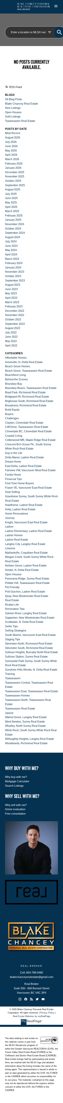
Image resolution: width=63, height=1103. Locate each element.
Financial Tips (13, 479)
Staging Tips (12, 639)
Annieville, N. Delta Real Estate (24, 362)
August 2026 (12, 137)
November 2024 (14, 224)
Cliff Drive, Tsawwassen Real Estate (26, 426)
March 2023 (12, 302)
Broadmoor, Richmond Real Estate (25, 405)
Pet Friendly (12, 587)
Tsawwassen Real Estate (20, 120)
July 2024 (11, 241)
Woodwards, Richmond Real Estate (26, 743)
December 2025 (14, 172)
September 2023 (15, 280)
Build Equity (12, 409)
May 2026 (11, 150)
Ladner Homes (14, 535)
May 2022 (11, 341)
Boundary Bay (13, 383)
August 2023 (12, 284)
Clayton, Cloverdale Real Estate (24, 422)
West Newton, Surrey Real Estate (25, 721)
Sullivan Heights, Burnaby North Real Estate (31, 652)
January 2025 (13, 219)
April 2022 (11, 345)
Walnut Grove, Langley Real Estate (26, 717)
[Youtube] (43, 999)
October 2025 (13, 180)
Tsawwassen (12, 678)
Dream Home (13, 461)
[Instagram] (20, 999)
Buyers (9, 414)
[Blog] (31, 999)
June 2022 (11, 336)
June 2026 (11, 146)
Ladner (9, 526)
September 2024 (15, 232)
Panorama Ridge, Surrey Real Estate (27, 578)
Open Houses (13, 112)
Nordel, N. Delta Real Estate (22, 570)
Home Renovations (16, 513)
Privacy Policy (47, 1012)
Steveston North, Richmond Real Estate (28, 643)
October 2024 (13, 228)
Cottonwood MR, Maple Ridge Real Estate (30, 440)
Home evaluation (15, 809)
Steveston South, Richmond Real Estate (29, 648)
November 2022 (14, 315)
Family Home (13, 474)
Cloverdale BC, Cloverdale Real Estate (28, 431)
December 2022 (14, 310)
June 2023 (11, 289)
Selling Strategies (15, 630)
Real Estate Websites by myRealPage (31, 1016)
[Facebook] (25, 999)
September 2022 (15, 323)
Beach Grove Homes (17, 366)
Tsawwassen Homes (17, 695)
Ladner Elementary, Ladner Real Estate (28, 531)
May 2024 (11, 250)
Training (10, 673)
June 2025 (11, 198)
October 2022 (13, 319)
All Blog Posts (13, 99)
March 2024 (12, 258)
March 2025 (12, 211)
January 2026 (13, 167)
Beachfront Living (15, 375)
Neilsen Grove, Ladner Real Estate (26, 565)
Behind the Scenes (16, 379)
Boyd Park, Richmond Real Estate (25, 392)
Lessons (10, 548)
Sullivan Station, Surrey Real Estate (26, 656)
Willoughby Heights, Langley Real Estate (29, 738)
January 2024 (13, 267)
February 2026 (14, 163)
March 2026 (12, 159)
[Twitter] (37, 999)
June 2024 (11, 245)
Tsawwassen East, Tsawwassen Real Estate (31, 691)
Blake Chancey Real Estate (21, 103)
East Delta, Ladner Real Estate (23, 466)
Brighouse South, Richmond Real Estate (29, 401)
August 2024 (12, 237)
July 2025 (11, 193)
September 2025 (15, 185)
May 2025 (11, 202)
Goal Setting (12, 491)
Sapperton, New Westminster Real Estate (29, 617)
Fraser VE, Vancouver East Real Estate (28, 487)
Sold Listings (12, 116)
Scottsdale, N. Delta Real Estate (24, 621)
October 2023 (13, 276)
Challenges (12, 418)
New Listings (12, 107)
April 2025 (11, 206)
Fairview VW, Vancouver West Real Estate (30, 470)
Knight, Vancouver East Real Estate (26, 522)
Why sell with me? (16, 805)
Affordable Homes (16, 357)
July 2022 (11, 332)
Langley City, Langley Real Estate (25, 544)
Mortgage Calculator (17, 781)
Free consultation (15, 813)
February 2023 (14, 306)
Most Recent (12, 133)
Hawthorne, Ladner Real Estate (24, 505)
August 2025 (12, 189)
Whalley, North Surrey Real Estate (25, 725)
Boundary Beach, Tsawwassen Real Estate (30, 388)
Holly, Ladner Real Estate (20, 509)
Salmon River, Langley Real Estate (26, 613)
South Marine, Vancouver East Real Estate (30, 635)
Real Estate (12, 600)
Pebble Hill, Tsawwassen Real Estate (27, 583)
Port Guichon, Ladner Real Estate (25, 591)
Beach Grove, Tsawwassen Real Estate (28, 370)
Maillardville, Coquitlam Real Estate (26, 552)
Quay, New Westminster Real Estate (26, 596)
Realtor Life (12, 604)
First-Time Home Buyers (19, 483)
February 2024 (14, 263)
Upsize (9, 713)
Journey (10, 518)
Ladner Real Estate (16, 539)
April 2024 (11, 254)
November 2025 (14, 176)
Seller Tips (11, 626)
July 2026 (11, 141)
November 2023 (14, 271)
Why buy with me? (16, 777)
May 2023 (11, 293)
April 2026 (11, 154)
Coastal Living (13, 435)
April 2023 (11, 297)
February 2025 (14, 215)
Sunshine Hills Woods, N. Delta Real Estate (31, 669)
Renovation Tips (15, 608)
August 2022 (12, 328)
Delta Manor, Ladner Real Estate (24, 457)
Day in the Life (13, 453)
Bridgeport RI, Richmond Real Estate (27, 396)
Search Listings (14, 785)
